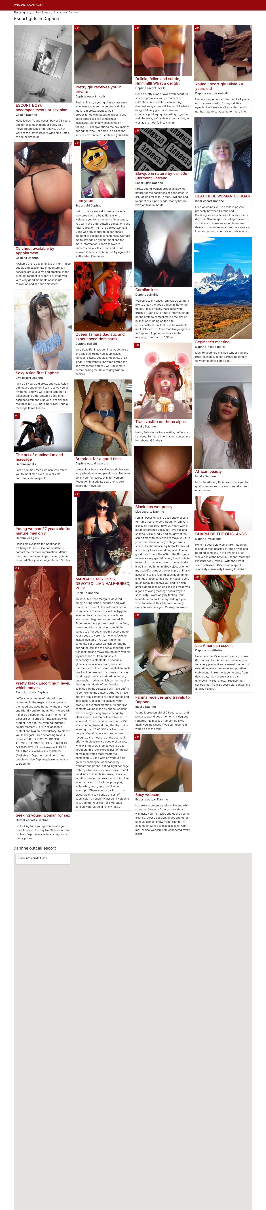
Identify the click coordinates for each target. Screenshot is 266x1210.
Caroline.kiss (146, 289)
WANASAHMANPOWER (29, 5)
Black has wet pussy (153, 506)
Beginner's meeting (212, 342)
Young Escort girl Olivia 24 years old (219, 86)
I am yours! (85, 200)
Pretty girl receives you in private (98, 89)
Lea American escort (214, 645)
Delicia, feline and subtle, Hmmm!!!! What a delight (157, 80)
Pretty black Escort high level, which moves (43, 685)
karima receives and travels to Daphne (162, 699)
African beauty (208, 471)
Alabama (59, 12)
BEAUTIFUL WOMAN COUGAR (222, 196)
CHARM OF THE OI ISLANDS (221, 534)
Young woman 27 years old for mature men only (43, 530)
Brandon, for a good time (98, 458)
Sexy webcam (147, 794)
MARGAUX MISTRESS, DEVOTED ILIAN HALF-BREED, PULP (102, 583)
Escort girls (21, 12)
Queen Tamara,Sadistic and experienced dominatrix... (100, 336)
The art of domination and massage (39, 457)
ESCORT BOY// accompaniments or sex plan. (42, 107)
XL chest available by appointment (35, 250)
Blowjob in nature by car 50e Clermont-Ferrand (161, 175)
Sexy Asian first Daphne (37, 373)
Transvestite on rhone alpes (160, 421)
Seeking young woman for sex (43, 815)
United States (41, 12)
